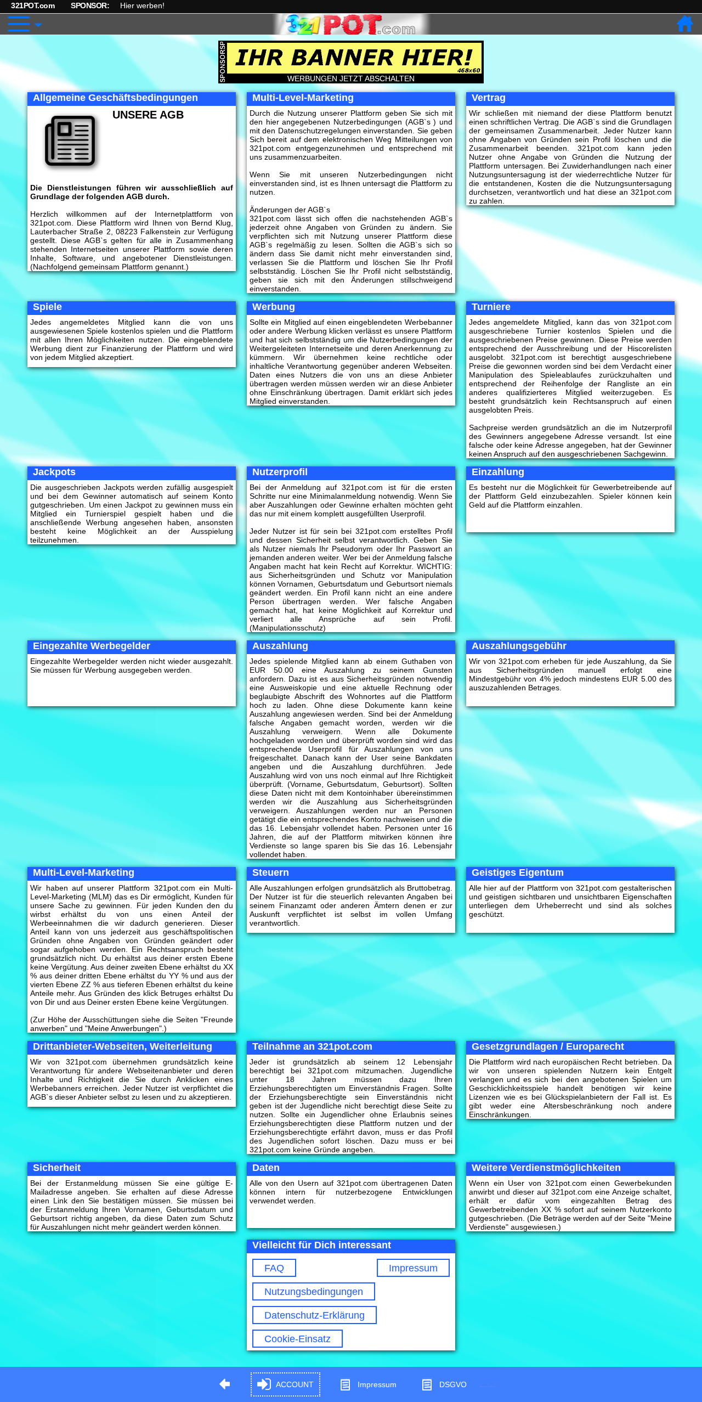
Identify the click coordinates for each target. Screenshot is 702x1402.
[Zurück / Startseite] (686, 24)
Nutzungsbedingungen (313, 1291)
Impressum (413, 1268)
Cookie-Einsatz (297, 1338)
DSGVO (453, 1384)
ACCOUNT (295, 1384)
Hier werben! (142, 5)
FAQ (274, 1268)
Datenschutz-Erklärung (314, 1315)
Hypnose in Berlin (487, 1386)
